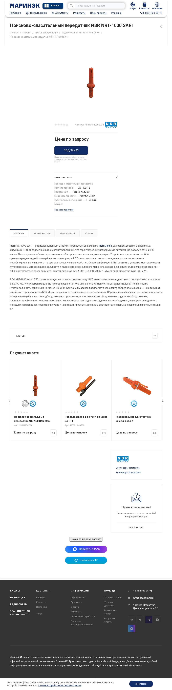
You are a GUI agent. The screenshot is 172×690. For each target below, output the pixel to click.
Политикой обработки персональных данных (59, 685)
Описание (19, 233)
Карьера (40, 597)
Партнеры (41, 607)
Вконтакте (131, 619)
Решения (116, 13)
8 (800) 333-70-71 (152, 13)
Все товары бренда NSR (128, 472)
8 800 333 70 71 (142, 591)
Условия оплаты (113, 597)
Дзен (157, 619)
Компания (43, 590)
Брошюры (76, 602)
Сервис (17, 12)
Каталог (55, 5)
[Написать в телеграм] (86, 562)
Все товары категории (127, 468)
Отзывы (89, 233)
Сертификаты (78, 597)
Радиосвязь (18, 604)
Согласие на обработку (83, 616)
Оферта (75, 607)
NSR (101, 245)
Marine (108, 245)
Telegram (140, 619)
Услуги (39, 613)
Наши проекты (98, 13)
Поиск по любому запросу (86, 539)
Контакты (41, 602)
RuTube (148, 619)
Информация (80, 590)
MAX (131, 628)
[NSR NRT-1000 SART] (91, 83)
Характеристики (42, 233)
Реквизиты (79, 13)
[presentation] (9, 401)
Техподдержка (38, 12)
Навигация (17, 597)
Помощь (110, 590)
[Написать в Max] (86, 549)
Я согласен (141, 684)
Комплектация (67, 233)
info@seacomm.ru (143, 597)
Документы (61, 12)
